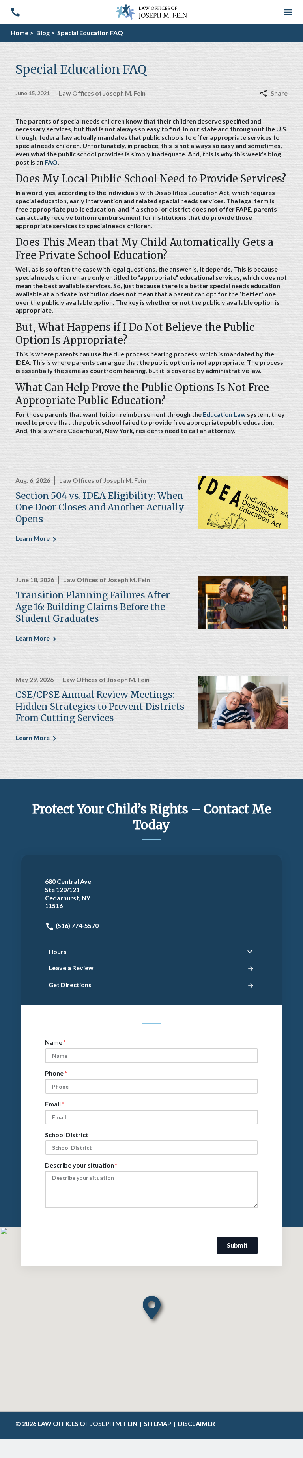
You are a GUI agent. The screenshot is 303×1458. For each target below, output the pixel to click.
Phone (54, 1073)
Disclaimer (196, 1423)
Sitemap (157, 1423)
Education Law (224, 414)
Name (53, 1042)
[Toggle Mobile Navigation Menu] (288, 12)
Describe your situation (79, 1165)
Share (279, 93)
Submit (237, 1245)
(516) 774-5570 (76, 925)
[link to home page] (151, 11)
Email (53, 1104)
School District (66, 1134)
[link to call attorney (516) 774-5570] (15, 12)
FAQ (51, 162)
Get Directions (70, 984)
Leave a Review (71, 967)
